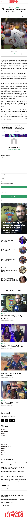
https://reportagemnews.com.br (14, 149)
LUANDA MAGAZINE (6, 492)
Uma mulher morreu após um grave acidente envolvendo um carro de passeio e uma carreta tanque (9, 269)
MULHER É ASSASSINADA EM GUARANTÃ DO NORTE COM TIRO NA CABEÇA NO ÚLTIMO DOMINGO (9, 279)
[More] (22, 54)
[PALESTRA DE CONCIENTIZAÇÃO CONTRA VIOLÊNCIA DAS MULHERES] (23, 240)
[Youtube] (13, 420)
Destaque (3, 313)
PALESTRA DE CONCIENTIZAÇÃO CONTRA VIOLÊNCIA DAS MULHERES (9, 240)
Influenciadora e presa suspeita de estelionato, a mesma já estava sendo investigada (14, 226)
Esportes (11, 7)
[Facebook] (2, 420)
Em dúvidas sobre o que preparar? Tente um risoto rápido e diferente (19, 129)
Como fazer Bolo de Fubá (7, 489)
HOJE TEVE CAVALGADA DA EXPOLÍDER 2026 (7, 260)
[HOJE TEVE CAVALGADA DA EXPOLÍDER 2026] (23, 260)
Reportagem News (9, 15)
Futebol (17, 7)
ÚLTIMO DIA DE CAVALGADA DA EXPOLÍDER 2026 (8, 250)
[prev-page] (22, 206)
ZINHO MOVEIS (5, 505)
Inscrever (13, 196)
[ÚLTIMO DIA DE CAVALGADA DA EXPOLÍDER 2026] (23, 250)
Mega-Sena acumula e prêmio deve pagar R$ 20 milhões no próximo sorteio (7, 129)
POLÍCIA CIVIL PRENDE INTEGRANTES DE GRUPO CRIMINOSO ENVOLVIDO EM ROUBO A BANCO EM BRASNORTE (13, 501)
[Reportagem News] (14, 141)
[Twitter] (10, 420)
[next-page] (24, 206)
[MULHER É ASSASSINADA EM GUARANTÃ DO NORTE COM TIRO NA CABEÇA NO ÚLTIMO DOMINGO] (23, 279)
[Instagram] (6, 420)
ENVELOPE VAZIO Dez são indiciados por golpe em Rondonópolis (13, 496)
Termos (9, 199)
